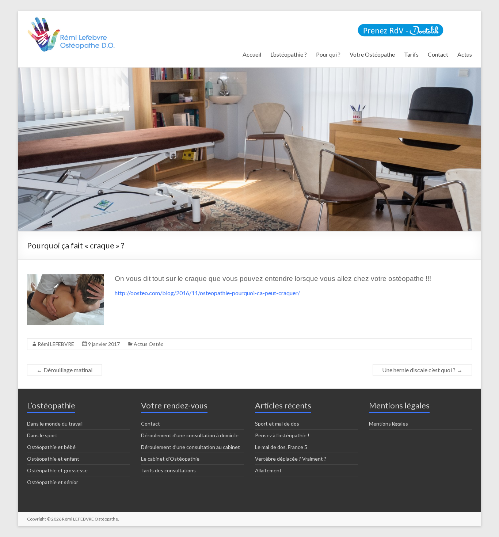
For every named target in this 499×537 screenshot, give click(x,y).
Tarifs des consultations (168, 470)
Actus (464, 54)
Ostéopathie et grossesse (57, 470)
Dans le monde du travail (55, 423)
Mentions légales (388, 423)
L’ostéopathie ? (288, 54)
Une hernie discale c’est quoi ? (422, 369)
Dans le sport (42, 435)
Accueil (252, 54)
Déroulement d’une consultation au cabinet (190, 447)
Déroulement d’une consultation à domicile (190, 435)
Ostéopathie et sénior (52, 482)
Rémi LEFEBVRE (56, 344)
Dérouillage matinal (64, 369)
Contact (438, 54)
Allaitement (268, 470)
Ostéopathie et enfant (53, 459)
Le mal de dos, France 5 (281, 447)
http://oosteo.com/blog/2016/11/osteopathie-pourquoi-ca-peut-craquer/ (207, 292)
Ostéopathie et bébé (51, 447)
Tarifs (411, 54)
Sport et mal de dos (277, 423)
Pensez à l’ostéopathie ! (282, 435)
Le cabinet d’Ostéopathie (170, 459)
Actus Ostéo (149, 344)
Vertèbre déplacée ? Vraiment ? (290, 459)
